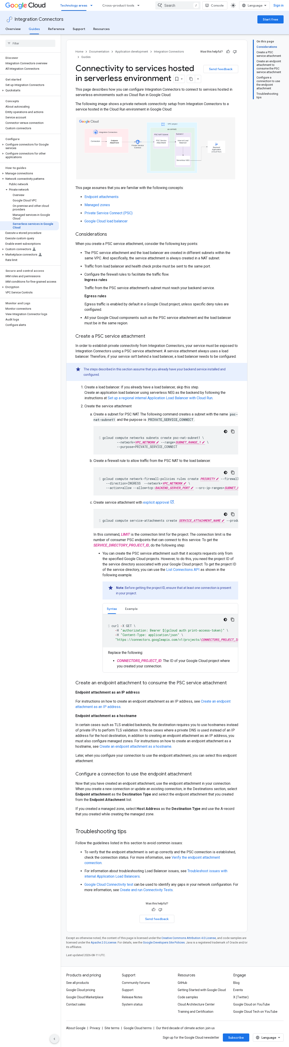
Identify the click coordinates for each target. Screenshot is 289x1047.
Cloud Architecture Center (196, 1004)
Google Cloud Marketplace (84, 997)
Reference (56, 29)
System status (132, 1004)
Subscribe (236, 1037)
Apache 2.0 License (103, 942)
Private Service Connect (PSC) (108, 213)
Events (238, 990)
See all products (77, 983)
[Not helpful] (234, 51)
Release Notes (132, 997)
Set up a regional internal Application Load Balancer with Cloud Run (160, 398)
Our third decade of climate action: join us (185, 1028)
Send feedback (221, 69)
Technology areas (73, 5)
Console (217, 5)
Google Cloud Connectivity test (108, 884)
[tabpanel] (170, 641)
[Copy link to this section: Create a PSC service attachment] (149, 336)
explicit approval (156, 502)
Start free (270, 19)
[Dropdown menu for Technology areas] (92, 5)
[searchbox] (30, 43)
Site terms (112, 1028)
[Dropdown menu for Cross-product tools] (139, 5)
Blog (236, 983)
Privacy (95, 1028)
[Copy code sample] (232, 431)
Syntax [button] (112, 609)
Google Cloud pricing (80, 990)
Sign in (278, 5)
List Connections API (183, 569)
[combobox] (177, 5)
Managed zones (97, 205)
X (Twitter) (241, 997)
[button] (29, 90)
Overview (13, 29)
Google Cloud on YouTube (251, 1004)
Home (79, 51)
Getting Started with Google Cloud (202, 990)
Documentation (99, 51)
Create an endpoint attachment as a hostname (135, 746)
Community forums (136, 983)
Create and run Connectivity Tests (146, 890)
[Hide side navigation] (54, 1038)
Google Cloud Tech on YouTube (255, 1011)
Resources (101, 29)
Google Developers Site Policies (164, 942)
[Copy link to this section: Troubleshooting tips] (130, 832)
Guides (34, 29)
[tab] (112, 608)
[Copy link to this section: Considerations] (111, 234)
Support (79, 29)
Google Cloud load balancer (106, 221)
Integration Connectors (38, 19)
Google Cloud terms (138, 1028)
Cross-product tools (118, 5)
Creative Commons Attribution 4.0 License (188, 938)
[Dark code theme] (225, 431)
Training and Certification (195, 1011)
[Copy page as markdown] (191, 79)
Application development (131, 51)
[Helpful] (228, 51)
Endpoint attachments (101, 197)
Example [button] (131, 609)
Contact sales (76, 1004)
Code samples (188, 997)
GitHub (182, 983)
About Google (76, 1028)
